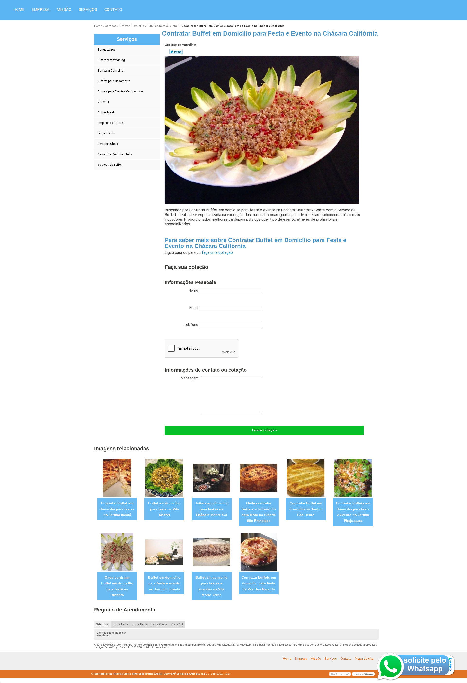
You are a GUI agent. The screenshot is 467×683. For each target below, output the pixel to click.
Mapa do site (364, 658)
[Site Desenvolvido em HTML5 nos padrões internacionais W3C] (340, 674)
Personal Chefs (108, 144)
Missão (64, 9)
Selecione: (102, 624)
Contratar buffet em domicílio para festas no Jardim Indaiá (117, 509)
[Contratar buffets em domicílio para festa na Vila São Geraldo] (258, 552)
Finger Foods (106, 133)
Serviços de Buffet (110, 164)
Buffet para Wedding (111, 60)
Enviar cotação (264, 430)
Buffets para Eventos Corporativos (120, 91)
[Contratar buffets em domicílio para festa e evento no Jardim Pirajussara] (353, 477)
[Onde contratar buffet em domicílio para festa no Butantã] (117, 552)
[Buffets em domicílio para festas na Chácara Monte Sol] (211, 477)
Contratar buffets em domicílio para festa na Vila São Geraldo (259, 583)
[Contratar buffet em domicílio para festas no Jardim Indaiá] (117, 477)
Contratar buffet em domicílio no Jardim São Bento (305, 509)
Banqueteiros (107, 49)
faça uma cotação (217, 252)
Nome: (194, 290)
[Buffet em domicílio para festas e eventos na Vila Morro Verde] (211, 552)
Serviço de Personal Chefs (115, 154)
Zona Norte (139, 624)
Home (18, 9)
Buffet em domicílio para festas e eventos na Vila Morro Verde (211, 586)
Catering (103, 102)
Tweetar (176, 51)
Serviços (88, 9)
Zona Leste (120, 624)
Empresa (40, 9)
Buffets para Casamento (114, 81)
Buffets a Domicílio (110, 70)
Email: (194, 308)
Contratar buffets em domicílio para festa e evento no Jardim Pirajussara (353, 512)
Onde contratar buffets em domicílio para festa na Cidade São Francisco (259, 512)
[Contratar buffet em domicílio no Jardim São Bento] (306, 477)
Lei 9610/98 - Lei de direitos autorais (148, 647)
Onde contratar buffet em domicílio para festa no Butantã (117, 586)
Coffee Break (106, 112)
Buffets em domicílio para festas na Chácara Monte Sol (211, 509)
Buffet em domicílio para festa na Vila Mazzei (164, 509)
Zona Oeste (159, 624)
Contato (113, 9)
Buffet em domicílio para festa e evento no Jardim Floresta (164, 583)
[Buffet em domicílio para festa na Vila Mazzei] (164, 477)
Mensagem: (191, 378)
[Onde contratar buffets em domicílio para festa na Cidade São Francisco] (258, 477)
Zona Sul (177, 624)
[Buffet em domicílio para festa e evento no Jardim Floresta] (164, 552)
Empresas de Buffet (111, 123)
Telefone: (192, 325)
